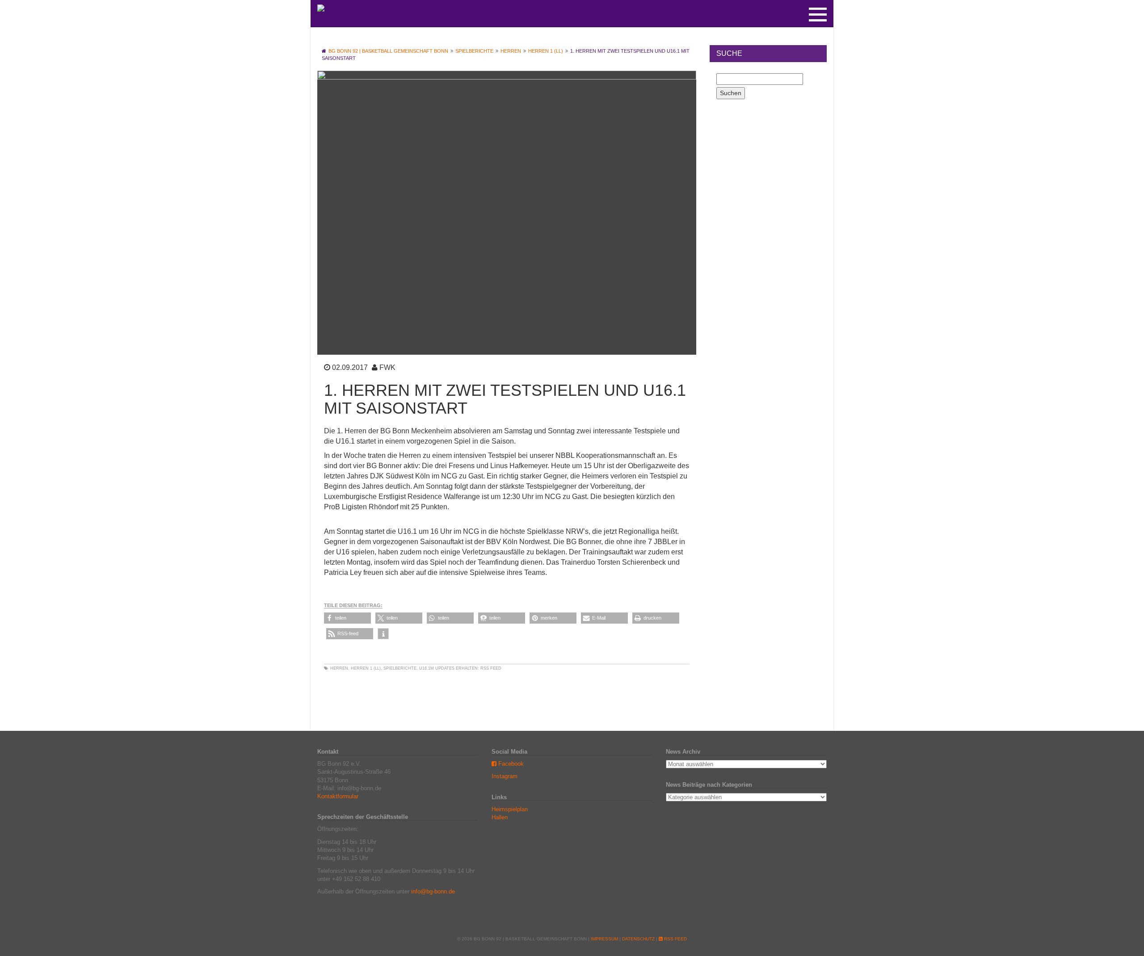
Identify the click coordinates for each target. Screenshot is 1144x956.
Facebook (510, 763)
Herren (339, 668)
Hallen (500, 817)
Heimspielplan (510, 809)
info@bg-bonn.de (433, 891)
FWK (387, 367)
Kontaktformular (337, 796)
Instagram (504, 776)
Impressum (604, 938)
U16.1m (426, 668)
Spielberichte (399, 668)
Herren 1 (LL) (366, 668)
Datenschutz (638, 938)
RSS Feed (490, 668)
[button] (347, 618)
